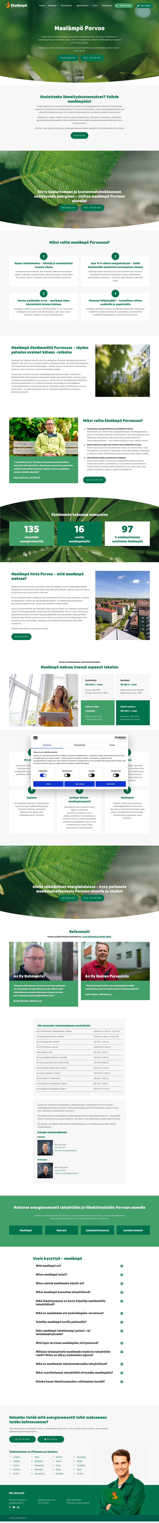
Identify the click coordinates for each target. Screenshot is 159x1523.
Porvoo (80, 1473)
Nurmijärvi (81, 1465)
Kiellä (48, 784)
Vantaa (59, 1461)
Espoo (58, 1465)
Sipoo (79, 1469)
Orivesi (16, 1473)
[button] (79, 1266)
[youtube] (14, 1507)
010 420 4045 (43, 1503)
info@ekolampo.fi (16, 1503)
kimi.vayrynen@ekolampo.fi (66, 1150)
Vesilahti (16, 1469)
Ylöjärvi (16, 1465)
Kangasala (39, 1461)
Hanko (58, 1469)
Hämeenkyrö (40, 1473)
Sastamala (39, 1469)
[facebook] (10, 1507)
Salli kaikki (111, 784)
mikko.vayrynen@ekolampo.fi (66, 1173)
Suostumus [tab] (47, 745)
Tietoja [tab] (112, 745)
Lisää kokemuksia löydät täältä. (97, 937)
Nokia (37, 1457)
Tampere (16, 1457)
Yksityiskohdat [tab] (79, 745)
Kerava (80, 1461)
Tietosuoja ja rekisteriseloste (78, 1503)
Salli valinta (79, 784)
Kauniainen (81, 1457)
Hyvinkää (59, 1473)
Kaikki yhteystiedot (74, 1500)
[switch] (67, 775)
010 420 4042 (60, 1170)
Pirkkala (16, 1461)
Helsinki (59, 1457)
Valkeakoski (39, 1465)
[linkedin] (18, 1507)
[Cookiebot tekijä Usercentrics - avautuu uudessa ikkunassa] (116, 738)
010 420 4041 (60, 1148)
